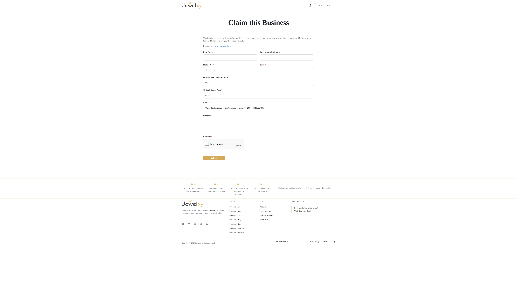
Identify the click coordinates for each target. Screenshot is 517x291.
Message (207, 115)
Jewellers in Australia (236, 233)
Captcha (207, 137)
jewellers (212, 210)
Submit (214, 158)
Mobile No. (208, 65)
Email (263, 65)
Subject (207, 103)
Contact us (264, 220)
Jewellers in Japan (235, 224)
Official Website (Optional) (215, 77)
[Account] (310, 5)
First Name (208, 52)
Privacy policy (314, 242)
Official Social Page (212, 90)
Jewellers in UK (234, 207)
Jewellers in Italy (235, 220)
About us (263, 207)
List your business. (267, 215)
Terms (325, 242)
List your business (324, 5)
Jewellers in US (234, 215)
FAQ (333, 242)
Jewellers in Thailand (236, 228)
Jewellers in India (235, 211)
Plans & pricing (265, 211)
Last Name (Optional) (270, 52)
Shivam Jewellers (224, 46)
